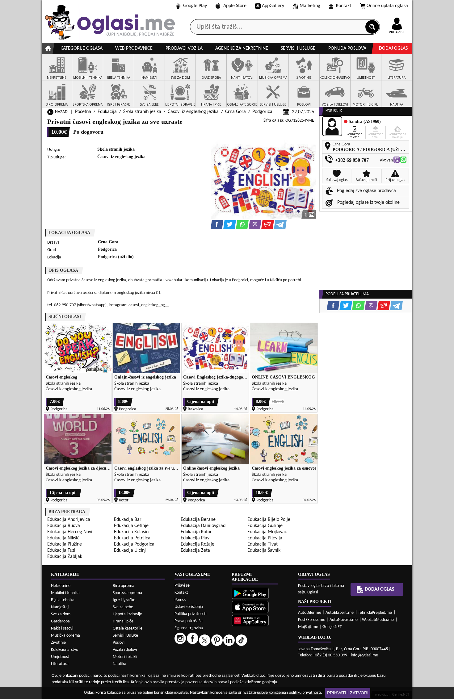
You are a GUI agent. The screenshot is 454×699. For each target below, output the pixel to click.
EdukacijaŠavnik (263, 550)
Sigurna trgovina (188, 628)
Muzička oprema (65, 635)
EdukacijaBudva (63, 525)
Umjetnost (60, 657)
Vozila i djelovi (125, 649)
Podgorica (262, 111)
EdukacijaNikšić (63, 538)
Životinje (58, 642)
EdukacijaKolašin (131, 531)
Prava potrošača (188, 621)
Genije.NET (332, 627)
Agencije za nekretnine (241, 48)
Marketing (310, 5)
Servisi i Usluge (125, 635)
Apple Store (234, 5)
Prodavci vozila (184, 48)
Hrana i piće (123, 621)
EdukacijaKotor (196, 531)
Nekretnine (60, 586)
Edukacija (107, 111)
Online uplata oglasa (387, 5)
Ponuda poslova (347, 48)
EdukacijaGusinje (265, 525)
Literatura (60, 664)
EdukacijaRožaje (197, 544)
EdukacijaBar (127, 519)
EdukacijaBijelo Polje (268, 519)
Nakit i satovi (62, 628)
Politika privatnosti (190, 614)
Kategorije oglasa (82, 48)
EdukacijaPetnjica (132, 538)
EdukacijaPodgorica (134, 544)
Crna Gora (235, 111)
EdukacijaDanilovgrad (203, 525)
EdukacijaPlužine (64, 544)
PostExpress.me (311, 619)
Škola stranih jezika (142, 111)
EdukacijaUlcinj (130, 550)
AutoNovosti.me (344, 619)
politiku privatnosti (305, 692)
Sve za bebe (123, 607)
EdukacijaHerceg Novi (69, 531)
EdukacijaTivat (262, 544)
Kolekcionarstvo (64, 649)
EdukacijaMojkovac (267, 531)
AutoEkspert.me (340, 612)
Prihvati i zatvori (347, 692)
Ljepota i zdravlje (127, 614)
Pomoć (180, 599)
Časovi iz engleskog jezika (193, 111)
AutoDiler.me (309, 612)
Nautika (119, 664)
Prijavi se (182, 585)
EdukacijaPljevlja (264, 538)
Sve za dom (60, 614)
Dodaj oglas (393, 48)
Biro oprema (123, 586)
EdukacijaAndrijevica (68, 519)
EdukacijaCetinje (131, 525)
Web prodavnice (134, 48)
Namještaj (60, 607)
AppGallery (273, 5)
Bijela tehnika (62, 600)
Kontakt (343, 5)
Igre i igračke (124, 600)
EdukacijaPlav (195, 538)
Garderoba (60, 621)
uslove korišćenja (271, 692)
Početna (83, 111)
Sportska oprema (127, 593)
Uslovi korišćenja (188, 607)
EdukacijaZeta (195, 550)
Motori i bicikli (125, 657)
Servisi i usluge (298, 48)
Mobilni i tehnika (65, 593)
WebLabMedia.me (378, 619)
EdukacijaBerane (198, 519)
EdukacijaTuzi (61, 550)
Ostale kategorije (127, 628)
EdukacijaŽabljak (64, 556)
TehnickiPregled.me (375, 612)
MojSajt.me (308, 627)
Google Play (195, 5)
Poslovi (118, 642)
